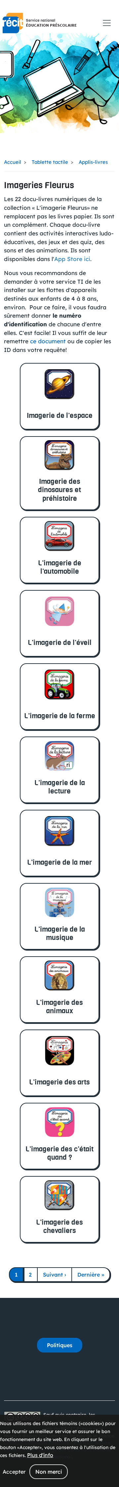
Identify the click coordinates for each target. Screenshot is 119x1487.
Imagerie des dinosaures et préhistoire (59, 489)
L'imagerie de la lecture (59, 787)
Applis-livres (93, 162)
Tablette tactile (50, 162)
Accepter (14, 1471)
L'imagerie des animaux (59, 1007)
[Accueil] (40, 23)
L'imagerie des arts (59, 1082)
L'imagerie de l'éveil (60, 642)
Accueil (12, 162)
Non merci (48, 1471)
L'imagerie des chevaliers (59, 1226)
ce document (48, 341)
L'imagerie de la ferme (59, 716)
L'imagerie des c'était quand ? (59, 1153)
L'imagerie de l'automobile (59, 567)
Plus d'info (40, 1455)
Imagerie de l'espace (60, 415)
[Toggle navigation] (106, 23)
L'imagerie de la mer (59, 862)
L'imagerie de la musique (59, 933)
